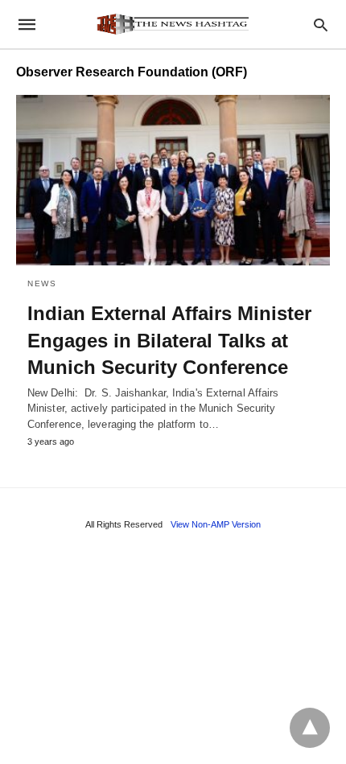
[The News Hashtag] (172, 24)
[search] (320, 24)
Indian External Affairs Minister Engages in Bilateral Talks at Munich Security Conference (169, 340)
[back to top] (310, 728)
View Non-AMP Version (216, 524)
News (41, 283)
